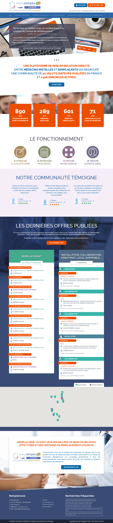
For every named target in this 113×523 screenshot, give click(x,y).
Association (70, 269)
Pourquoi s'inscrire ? (88, 11)
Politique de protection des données (42, 521)
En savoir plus (71, 467)
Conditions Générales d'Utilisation (19, 521)
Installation (70, 336)
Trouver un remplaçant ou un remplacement (49, 15)
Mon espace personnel (22, 15)
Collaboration (71, 291)
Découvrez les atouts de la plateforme (42, 46)
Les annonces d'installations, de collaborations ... (85, 15)
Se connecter (97, 5)
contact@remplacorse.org (22, 509)
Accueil (45, 500)
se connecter (56, 243)
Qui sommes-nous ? (75, 11)
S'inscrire (82, 5)
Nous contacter (100, 11)
